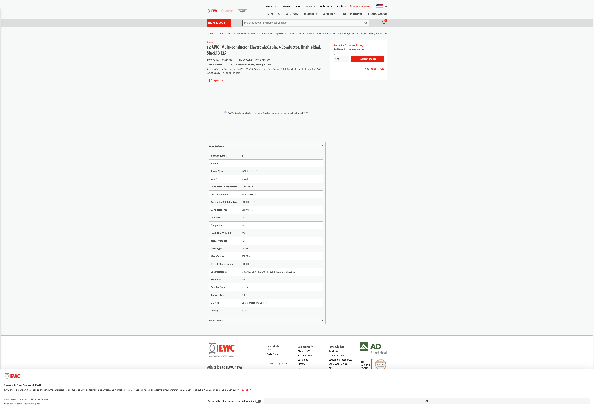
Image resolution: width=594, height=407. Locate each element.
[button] (380, 6)
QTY (335, 54)
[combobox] (380, 6)
